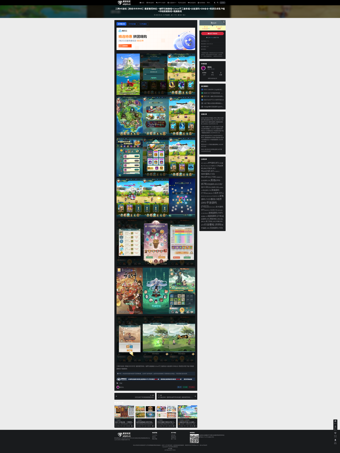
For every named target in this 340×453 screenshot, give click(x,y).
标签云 (154, 437)
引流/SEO (215, 196)
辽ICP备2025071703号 (170, 450)
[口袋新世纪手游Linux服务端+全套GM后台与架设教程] (187, 411)
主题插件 (172, 3)
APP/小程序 (161, 3)
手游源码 (167, 15)
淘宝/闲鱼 (205, 213)
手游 (121, 383)
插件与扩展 (212, 207)
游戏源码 (193, 3)
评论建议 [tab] (144, 24)
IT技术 (211, 168)
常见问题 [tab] (133, 24)
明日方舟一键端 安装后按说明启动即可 (216, 96)
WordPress (208, 177)
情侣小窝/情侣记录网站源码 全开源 (211, 149)
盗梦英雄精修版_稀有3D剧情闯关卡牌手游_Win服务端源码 (145, 423)
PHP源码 (216, 171)
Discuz (208, 166)
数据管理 (207, 210)
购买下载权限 (213, 33)
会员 (207, 27)
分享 (180, 387)
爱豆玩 (122, 387)
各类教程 (202, 3)
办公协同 (214, 187)
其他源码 (212, 184)
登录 (223, 2)
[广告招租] (156, 379)
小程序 (217, 193)
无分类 (213, 210)
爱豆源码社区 (174, 447)
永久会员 (220, 27)
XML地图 (170, 448)
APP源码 (213, 163)
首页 (142, 3)
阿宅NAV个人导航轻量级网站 (209, 144)
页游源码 (216, 228)
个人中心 (154, 435)
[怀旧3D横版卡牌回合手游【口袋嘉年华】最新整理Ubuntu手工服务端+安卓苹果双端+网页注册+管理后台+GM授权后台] (166, 411)
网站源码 (151, 3)
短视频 (204, 216)
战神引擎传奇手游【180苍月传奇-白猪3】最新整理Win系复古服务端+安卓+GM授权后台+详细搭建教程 (212, 137)
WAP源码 (208, 174)
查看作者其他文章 (212, 78)
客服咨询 (173, 437)
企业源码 (205, 180)
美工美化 (211, 221)
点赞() (192, 387)
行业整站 (212, 224)
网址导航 (154, 439)
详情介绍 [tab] (122, 24)
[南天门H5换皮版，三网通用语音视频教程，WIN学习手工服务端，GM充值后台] (124, 411)
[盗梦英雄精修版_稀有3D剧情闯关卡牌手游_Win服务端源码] (145, 411)
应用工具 (209, 196)
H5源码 (213, 166)
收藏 (186, 387)
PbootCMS (207, 171)
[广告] (156, 39)
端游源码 (215, 215)
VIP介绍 (173, 435)
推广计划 (173, 439)
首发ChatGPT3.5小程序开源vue (214, 100)
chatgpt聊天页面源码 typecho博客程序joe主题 (219, 107)
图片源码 (209, 193)
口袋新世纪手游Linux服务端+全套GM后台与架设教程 (187, 423)
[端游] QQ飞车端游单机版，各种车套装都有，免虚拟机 (221, 93)
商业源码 (183, 3)
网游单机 (215, 219)
